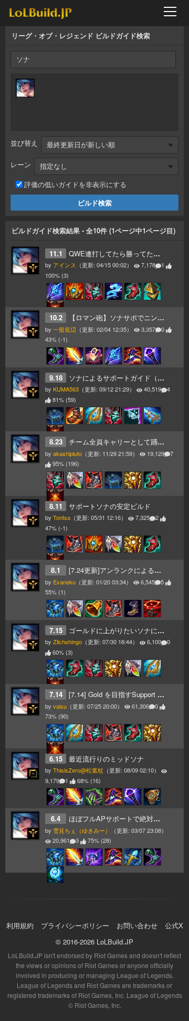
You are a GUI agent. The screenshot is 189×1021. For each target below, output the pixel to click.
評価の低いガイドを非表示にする (75, 184)
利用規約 (20, 925)
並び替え (24, 143)
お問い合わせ (137, 925)
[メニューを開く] (173, 11)
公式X (174, 925)
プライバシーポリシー (75, 925)
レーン (20, 164)
